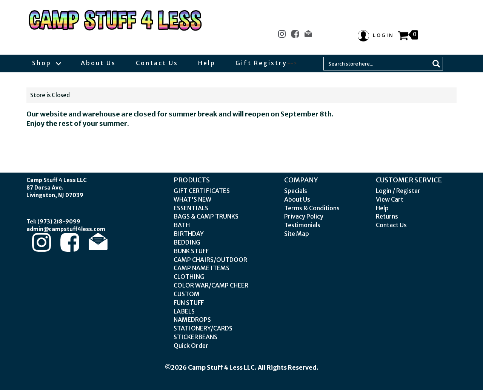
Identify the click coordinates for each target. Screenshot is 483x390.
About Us (98, 63)
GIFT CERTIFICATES (202, 190)
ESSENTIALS (191, 208)
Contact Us (157, 63)
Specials (295, 190)
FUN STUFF (189, 302)
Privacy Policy (303, 216)
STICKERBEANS (195, 337)
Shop (43, 63)
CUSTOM (187, 294)
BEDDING (187, 242)
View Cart (389, 199)
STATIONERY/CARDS (203, 328)
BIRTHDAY (189, 233)
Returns (387, 216)
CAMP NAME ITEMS (201, 268)
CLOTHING (189, 276)
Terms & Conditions (312, 208)
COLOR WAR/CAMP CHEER (211, 285)
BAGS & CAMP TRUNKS (206, 216)
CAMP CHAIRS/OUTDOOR (210, 259)
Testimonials (302, 225)
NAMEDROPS (192, 319)
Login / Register (398, 190)
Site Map (296, 233)
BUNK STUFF (191, 251)
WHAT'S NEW (192, 199)
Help (206, 63)
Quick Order (191, 345)
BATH (182, 225)
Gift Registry (261, 63)
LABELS (184, 311)
